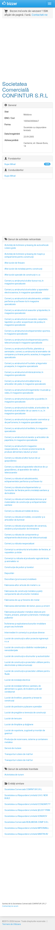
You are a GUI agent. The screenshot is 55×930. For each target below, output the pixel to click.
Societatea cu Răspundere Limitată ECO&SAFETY (27, 804)
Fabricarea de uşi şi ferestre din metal (22, 600)
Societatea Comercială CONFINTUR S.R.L (23, 789)
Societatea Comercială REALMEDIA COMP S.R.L (27, 822)
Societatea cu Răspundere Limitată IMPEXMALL (27, 828)
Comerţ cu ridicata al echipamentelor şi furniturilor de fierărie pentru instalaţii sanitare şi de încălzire (27, 490)
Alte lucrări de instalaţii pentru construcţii (23, 269)
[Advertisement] (27, 49)
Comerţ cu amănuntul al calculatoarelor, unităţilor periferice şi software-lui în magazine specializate (27, 301)
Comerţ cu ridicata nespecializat (19, 543)
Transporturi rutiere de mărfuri (19, 754)
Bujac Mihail (10, 164)
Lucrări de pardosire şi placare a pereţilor (23, 706)
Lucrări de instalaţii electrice (17, 680)
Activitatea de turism (14, 774)
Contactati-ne (40, 14)
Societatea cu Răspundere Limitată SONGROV (26, 816)
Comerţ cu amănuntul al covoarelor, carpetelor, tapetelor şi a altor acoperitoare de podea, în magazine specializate (26, 322)
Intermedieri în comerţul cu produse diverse (25, 632)
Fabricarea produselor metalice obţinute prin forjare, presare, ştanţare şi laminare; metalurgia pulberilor (27, 615)
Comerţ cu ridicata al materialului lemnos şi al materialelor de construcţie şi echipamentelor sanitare (25, 502)
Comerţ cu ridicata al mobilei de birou (22, 511)
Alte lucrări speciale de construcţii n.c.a (22, 275)
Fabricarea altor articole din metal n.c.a (22, 585)
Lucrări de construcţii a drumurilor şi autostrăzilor (27, 656)
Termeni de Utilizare (11, 924)
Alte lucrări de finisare (15, 263)
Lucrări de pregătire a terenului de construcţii (25, 712)
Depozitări (9, 573)
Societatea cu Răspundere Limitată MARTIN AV (26, 834)
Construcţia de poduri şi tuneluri (19, 567)
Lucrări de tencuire (13, 718)
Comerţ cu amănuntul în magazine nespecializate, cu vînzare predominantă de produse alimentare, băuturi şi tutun (25, 449)
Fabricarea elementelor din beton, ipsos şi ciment (27, 606)
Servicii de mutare (13, 748)
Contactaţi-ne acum (10, 906)
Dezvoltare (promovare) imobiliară (20, 579)
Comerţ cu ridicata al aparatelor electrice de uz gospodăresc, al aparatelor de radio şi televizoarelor (26, 470)
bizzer (11, 3)
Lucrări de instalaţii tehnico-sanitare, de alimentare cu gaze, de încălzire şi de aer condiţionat (23, 689)
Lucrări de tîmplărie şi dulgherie (19, 724)
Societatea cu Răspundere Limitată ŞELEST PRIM (27, 810)
